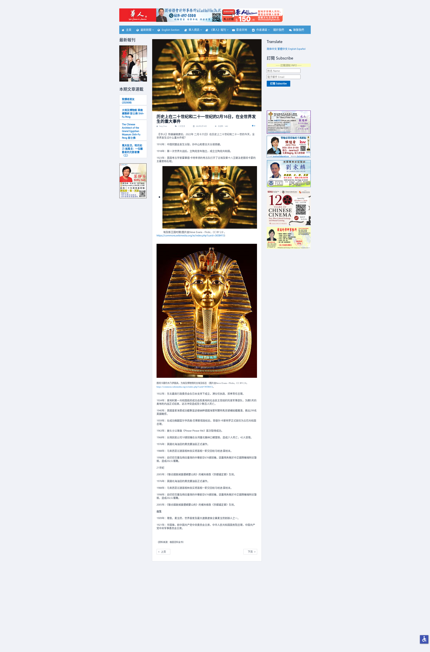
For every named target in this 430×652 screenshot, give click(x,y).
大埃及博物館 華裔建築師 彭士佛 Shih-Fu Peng (133, 113)
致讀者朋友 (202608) (128, 100)
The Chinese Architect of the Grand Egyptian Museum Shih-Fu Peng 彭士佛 (131, 131)
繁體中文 (282, 48)
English (292, 48)
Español (301, 48)
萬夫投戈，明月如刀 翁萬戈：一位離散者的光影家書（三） (132, 150)
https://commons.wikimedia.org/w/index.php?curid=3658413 (190, 235)
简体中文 (272, 48)
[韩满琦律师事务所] (289, 238)
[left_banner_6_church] (289, 122)
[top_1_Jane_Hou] (289, 147)
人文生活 (181, 126)
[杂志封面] (133, 63)
